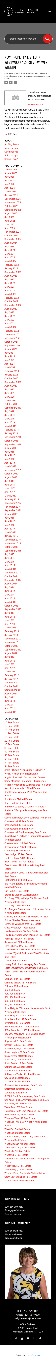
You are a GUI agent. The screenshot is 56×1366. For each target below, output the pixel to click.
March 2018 (10, 466)
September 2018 (12, 444)
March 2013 (10, 627)
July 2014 (9, 587)
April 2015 (9, 565)
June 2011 (9, 701)
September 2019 (12, 407)
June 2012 (9, 660)
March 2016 (10, 532)
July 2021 (9, 352)
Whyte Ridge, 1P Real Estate (18, 1169)
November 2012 (12, 642)
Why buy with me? (14, 1206)
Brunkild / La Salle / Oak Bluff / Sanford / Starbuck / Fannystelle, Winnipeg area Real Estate (25, 810)
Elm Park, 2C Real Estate (16, 891)
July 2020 (9, 389)
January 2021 (11, 374)
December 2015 (12, 539)
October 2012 (11, 646)
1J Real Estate (11, 733)
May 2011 (9, 704)
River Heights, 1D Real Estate (19, 1015)
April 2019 (9, 422)
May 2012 (9, 664)
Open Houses (11, 151)
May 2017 (9, 488)
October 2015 (11, 547)
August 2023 (10, 275)
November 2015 (12, 543)
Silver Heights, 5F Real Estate (19, 1052)
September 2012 (12, 649)
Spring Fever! (11, 159)
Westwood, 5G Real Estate (17, 1165)
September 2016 (12, 510)
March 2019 (10, 426)
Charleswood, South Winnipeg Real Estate (25, 832)
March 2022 (10, 327)
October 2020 (11, 378)
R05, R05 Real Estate (15, 993)
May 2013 (9, 620)
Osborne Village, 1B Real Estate (20, 982)
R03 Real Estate (12, 990)
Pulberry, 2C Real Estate (16, 986)
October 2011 (11, 686)
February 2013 (11, 631)
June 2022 (9, 316)
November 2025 (12, 202)
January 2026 (11, 195)
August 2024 (10, 242)
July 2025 (9, 217)
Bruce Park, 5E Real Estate (17, 803)
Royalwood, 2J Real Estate (17, 1041)
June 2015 (9, 558)
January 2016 (11, 536)
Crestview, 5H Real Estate (17, 850)
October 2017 (11, 473)
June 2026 (9, 180)
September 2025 (12, 210)
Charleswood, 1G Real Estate (18, 825)
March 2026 (10, 191)
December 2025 (12, 198)
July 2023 (9, 279)
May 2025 (9, 224)
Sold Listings (11, 155)
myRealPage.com (33, 1355)
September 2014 (12, 580)
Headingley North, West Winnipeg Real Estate (27, 935)
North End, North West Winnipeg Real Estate (26, 968)
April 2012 (9, 668)
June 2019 (9, 415)
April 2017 (9, 492)
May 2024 (9, 253)
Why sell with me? (14, 1230)
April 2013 (9, 624)
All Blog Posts (11, 144)
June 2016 (9, 521)
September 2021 (12, 345)
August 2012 (10, 653)
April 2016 (9, 528)
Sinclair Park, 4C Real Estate (18, 1056)
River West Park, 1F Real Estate (20, 1019)
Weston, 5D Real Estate (16, 1155)
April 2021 (9, 363)
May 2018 (9, 459)
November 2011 (12, 682)
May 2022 (9, 319)
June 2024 (9, 250)
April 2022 (9, 323)
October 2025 (11, 206)
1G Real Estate (11, 726)
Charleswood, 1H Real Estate (19, 828)
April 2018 (9, 462)
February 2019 (11, 429)
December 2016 (12, 503)
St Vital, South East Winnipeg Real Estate (24, 1096)
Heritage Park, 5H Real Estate (19, 938)
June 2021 (9, 356)
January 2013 (11, 635)
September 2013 (12, 609)
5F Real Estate (11, 762)
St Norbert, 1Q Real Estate (17, 1089)
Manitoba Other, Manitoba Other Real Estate (26, 949)
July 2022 (9, 312)
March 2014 (10, 602)
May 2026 (9, 184)
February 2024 (11, 265)
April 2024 (9, 257)
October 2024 (11, 235)
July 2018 (9, 451)
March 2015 (10, 569)
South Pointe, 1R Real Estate (18, 1063)
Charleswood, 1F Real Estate (18, 821)
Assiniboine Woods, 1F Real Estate (22, 788)
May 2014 (9, 594)
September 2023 (12, 272)
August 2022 (10, 308)
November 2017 (12, 470)
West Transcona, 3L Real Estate (20, 1147)
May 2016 (9, 525)
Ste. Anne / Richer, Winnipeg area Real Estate (27, 1100)
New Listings (11, 148)
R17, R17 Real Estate (15, 1004)
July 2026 (9, 176)
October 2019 (11, 404)
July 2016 (9, 517)
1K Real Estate (11, 737)
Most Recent (10, 169)
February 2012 (11, 675)
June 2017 (9, 484)
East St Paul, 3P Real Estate (18, 880)
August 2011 (10, 693)
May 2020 (9, 396)
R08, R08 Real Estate (15, 1001)
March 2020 (10, 400)
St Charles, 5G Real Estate (17, 1070)
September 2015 (12, 550)
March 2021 (10, 367)
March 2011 (10, 712)
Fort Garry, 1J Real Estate (17, 905)
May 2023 (9, 286)
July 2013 (9, 613)
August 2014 (10, 583)
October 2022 (11, 301)
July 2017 (9, 481)
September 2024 (12, 239)
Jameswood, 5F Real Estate (18, 942)
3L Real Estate (11, 748)
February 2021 (11, 371)
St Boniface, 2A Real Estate (18, 1067)
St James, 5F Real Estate (17, 1081)
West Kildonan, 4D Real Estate (19, 1144)
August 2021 (10, 349)
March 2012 (10, 671)
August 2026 (10, 173)
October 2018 (11, 440)
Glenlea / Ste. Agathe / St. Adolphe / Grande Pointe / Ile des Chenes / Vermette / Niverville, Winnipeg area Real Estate (26, 920)
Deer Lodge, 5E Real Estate (18, 854)
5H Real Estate (11, 766)
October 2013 (11, 605)
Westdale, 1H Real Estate (17, 1151)
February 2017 (11, 499)
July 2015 (9, 554)
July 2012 (9, 657)
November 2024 (12, 231)
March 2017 (10, 495)
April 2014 (9, 598)
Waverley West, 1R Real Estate (19, 1118)
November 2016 (12, 506)
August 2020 (10, 385)
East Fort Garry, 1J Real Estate (19, 858)
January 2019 (11, 433)
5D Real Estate (11, 755)
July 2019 (9, 411)
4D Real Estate (11, 751)
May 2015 (9, 561)
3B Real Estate (11, 744)
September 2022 (12, 305)
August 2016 (10, 514)
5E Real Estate (11, 759)
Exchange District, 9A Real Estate (21, 894)
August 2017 (10, 477)
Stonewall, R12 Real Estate (17, 1103)
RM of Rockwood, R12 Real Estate (21, 1026)
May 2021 (9, 360)
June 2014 (9, 591)
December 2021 (12, 334)
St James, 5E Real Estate (17, 1078)
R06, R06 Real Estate (15, 997)
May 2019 (9, 418)
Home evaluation (13, 1234)
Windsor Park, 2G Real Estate (19, 1180)
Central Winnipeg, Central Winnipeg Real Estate (27, 817)
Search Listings (13, 1214)
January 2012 (11, 679)
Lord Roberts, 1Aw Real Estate (19, 946)
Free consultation (13, 1238)
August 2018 (10, 448)
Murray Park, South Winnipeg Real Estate (24, 964)
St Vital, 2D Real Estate (16, 1092)
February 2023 (11, 297)
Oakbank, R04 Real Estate (17, 979)
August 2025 (10, 213)
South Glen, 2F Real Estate (17, 1059)
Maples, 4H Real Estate (16, 960)
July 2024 (9, 246)
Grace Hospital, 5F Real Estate (19, 927)
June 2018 (9, 455)
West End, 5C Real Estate (17, 1133)
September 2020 (12, 382)
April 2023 (9, 290)
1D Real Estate (11, 722)
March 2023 (10, 294)
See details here (36, 104)
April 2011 (9, 708)
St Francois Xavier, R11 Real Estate (22, 1074)
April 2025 (9, 228)
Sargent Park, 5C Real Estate (18, 1045)
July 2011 (9, 697)
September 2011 (12, 690)
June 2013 (9, 616)
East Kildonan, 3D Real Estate (19, 861)
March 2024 (10, 261)
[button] (16, 1338)
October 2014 (11, 576)
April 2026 (9, 187)
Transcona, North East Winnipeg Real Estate (26, 1111)
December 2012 (12, 638)
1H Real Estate (11, 729)
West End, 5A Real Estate (17, 1129)
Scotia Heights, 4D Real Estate (19, 1048)
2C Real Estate (11, 740)
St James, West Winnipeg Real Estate (23, 1085)
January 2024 (11, 268)
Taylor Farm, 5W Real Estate (18, 1107)
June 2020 (9, 393)
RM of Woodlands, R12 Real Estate (22, 1030)
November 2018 (12, 437)
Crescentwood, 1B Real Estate (19, 843)
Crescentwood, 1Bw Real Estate (20, 847)
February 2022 (11, 330)
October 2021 (11, 341)
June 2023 (9, 283)
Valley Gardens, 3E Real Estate (19, 1114)
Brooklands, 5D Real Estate (18, 799)
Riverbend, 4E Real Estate (17, 1023)
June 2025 (9, 220)
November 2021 (12, 338)
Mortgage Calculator (15, 1210)
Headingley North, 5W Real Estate (21, 931)
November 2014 (12, 572)
